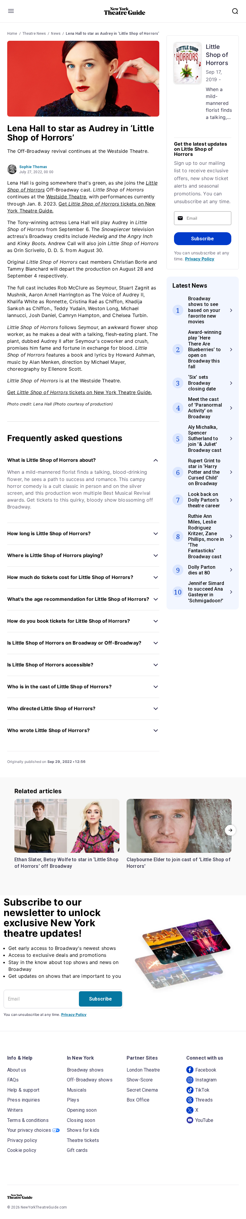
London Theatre (143, 1070)
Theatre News (34, 33)
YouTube (204, 1120)
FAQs (13, 1080)
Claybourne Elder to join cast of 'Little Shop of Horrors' (179, 863)
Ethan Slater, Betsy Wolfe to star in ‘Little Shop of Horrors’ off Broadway (66, 863)
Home (12, 33)
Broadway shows (85, 1070)
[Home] (125, 11)
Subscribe (202, 239)
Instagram (206, 1080)
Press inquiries (23, 1100)
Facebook (205, 1070)
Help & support (23, 1090)
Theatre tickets (83, 1140)
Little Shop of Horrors (217, 55)
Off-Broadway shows (89, 1080)
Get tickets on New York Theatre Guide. (79, 392)
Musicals (76, 1090)
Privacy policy (22, 1140)
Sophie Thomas (33, 167)
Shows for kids (83, 1130)
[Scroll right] (230, 830)
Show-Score (140, 1080)
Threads (204, 1100)
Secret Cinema (142, 1090)
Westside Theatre (66, 197)
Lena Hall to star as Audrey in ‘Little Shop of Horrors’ (112, 33)
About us (16, 1070)
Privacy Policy (199, 258)
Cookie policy (21, 1150)
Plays (73, 1100)
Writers (15, 1110)
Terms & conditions (28, 1120)
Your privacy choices (29, 1130)
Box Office (138, 1100)
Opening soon (82, 1110)
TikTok (202, 1090)
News (56, 33)
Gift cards (77, 1150)
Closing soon (81, 1120)
